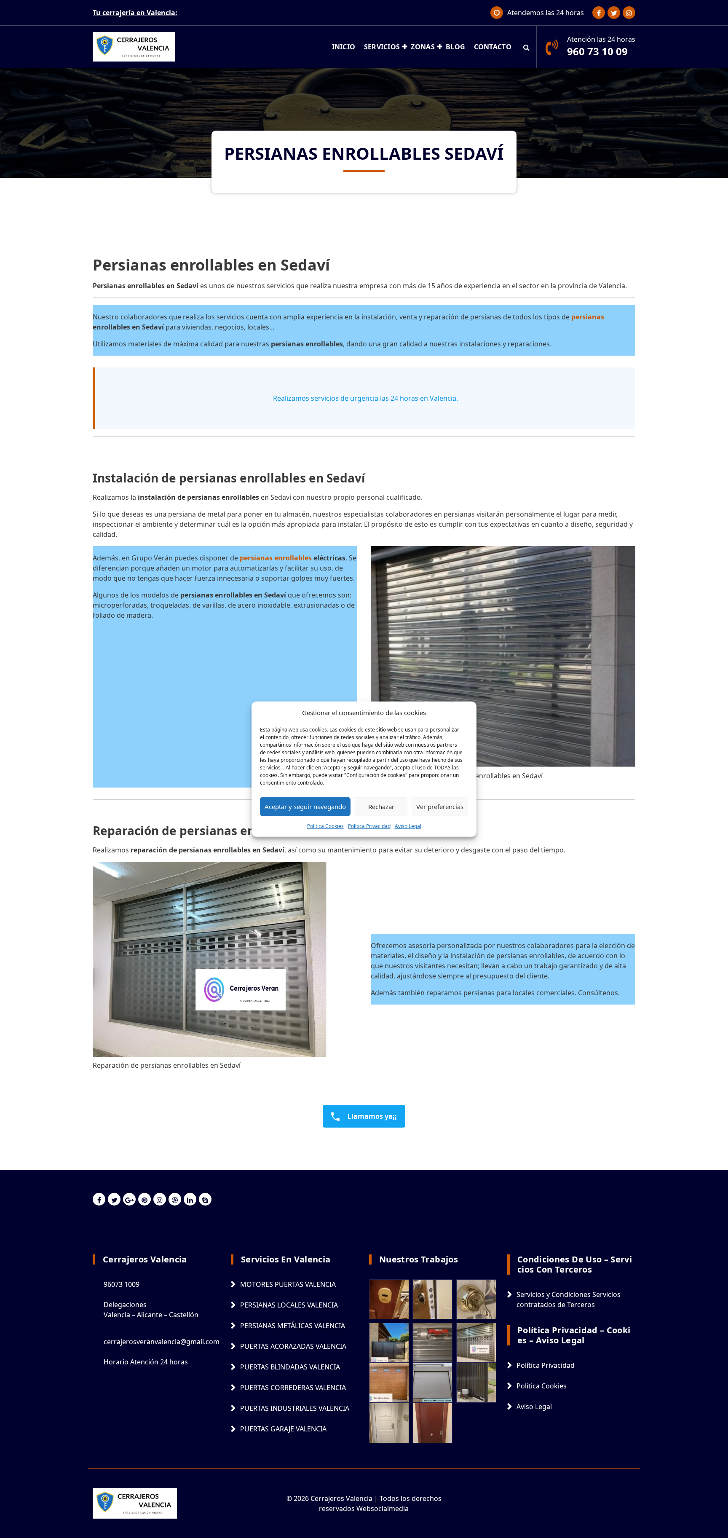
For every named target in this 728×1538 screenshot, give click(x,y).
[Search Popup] (526, 46)
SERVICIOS (382, 46)
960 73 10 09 (597, 51)
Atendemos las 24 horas (545, 12)
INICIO (344, 46)
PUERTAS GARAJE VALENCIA (283, 1429)
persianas (587, 317)
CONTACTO (492, 46)
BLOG (455, 46)
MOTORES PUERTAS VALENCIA (288, 1284)
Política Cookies (325, 825)
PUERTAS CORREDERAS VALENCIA (293, 1387)
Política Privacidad (369, 825)
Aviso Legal (408, 825)
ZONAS (423, 46)
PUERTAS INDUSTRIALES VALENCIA (294, 1408)
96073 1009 (121, 1284)
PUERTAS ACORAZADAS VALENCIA (293, 1346)
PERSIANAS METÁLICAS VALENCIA (292, 1325)
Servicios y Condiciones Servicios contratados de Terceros (569, 1299)
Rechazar (381, 806)
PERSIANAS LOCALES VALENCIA (289, 1305)
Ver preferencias (439, 806)
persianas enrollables (276, 558)
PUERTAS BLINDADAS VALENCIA (290, 1367)
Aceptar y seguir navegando (305, 806)
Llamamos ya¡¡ (371, 1116)
